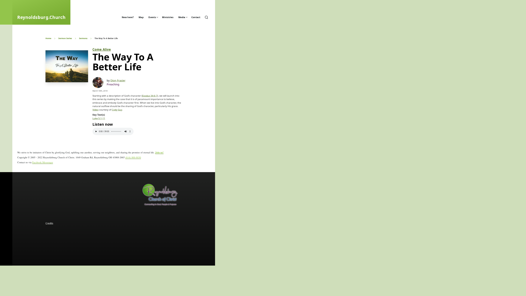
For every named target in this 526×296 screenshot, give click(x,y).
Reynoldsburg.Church (41, 17)
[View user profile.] (97, 82)
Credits (49, 223)
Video (95, 109)
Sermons (83, 38)
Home (48, 38)
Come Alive (101, 49)
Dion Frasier (117, 80)
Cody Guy (117, 109)
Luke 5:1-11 (98, 118)
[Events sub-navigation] (159, 17)
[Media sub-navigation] (188, 17)
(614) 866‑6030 (133, 157)
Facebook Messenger (42, 162)
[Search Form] (206, 17)
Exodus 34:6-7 (149, 95)
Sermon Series (65, 38)
